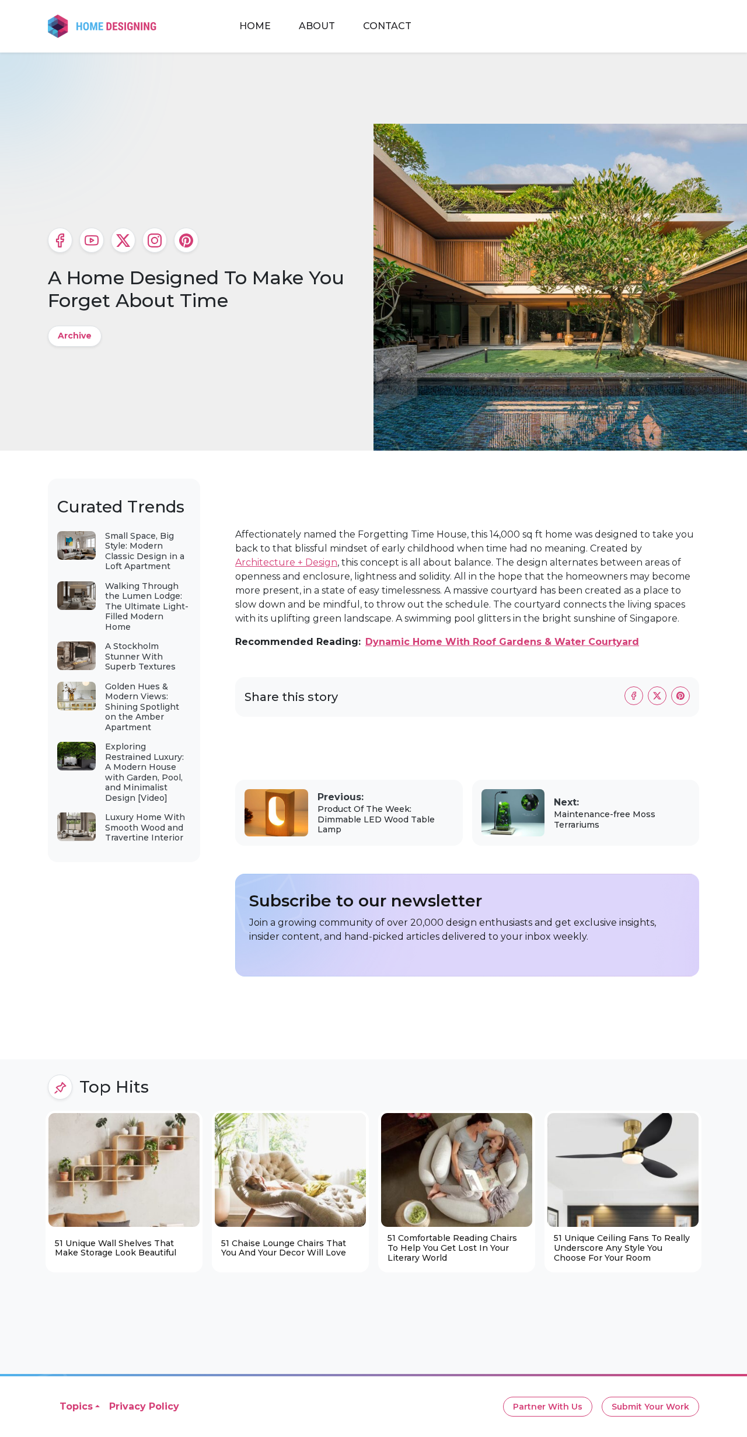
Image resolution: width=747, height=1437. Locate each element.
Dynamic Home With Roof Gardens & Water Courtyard (502, 641)
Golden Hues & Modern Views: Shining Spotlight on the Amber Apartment (142, 707)
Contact (387, 26)
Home (255, 26)
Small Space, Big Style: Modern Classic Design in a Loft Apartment (144, 551)
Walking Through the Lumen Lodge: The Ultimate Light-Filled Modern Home (147, 606)
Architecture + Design (286, 562)
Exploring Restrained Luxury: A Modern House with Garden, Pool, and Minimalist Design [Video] (144, 772)
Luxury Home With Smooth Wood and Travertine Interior (145, 827)
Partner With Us (547, 1406)
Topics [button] (76, 1406)
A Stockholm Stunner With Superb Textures (140, 656)
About (317, 26)
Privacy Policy (144, 1406)
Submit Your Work (650, 1406)
